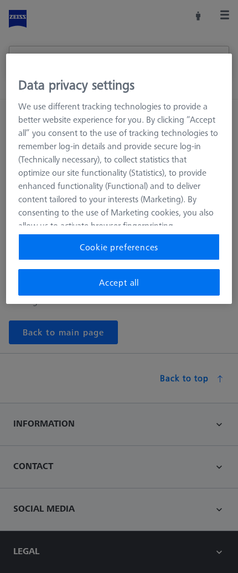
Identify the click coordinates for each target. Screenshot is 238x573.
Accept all (119, 282)
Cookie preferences (119, 247)
